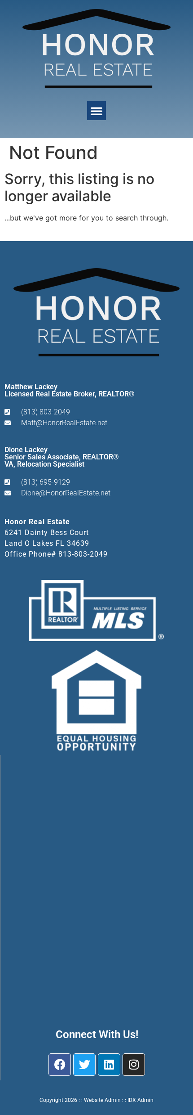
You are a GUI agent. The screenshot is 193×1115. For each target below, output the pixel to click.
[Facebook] (59, 1064)
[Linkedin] (109, 1064)
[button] (96, 110)
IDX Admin (140, 1100)
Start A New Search (38, 234)
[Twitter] (84, 1064)
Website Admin (102, 1100)
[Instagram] (134, 1064)
